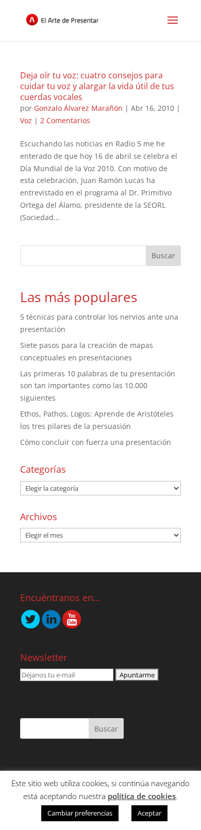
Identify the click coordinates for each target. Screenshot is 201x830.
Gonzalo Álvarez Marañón (78, 108)
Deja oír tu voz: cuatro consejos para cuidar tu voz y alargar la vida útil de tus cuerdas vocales (97, 86)
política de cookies (142, 796)
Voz (26, 120)
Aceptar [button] (149, 813)
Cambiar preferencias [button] (79, 813)
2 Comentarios (65, 120)
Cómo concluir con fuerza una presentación (95, 442)
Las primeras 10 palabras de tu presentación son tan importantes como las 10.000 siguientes (97, 386)
